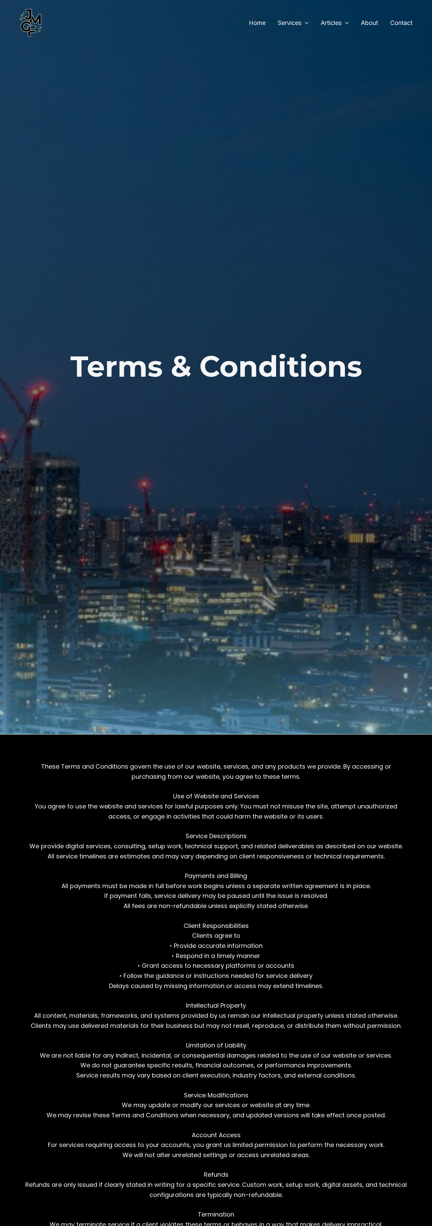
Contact (401, 22)
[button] (304, 23)
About (369, 22)
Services (289, 22)
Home (257, 22)
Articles (331, 22)
